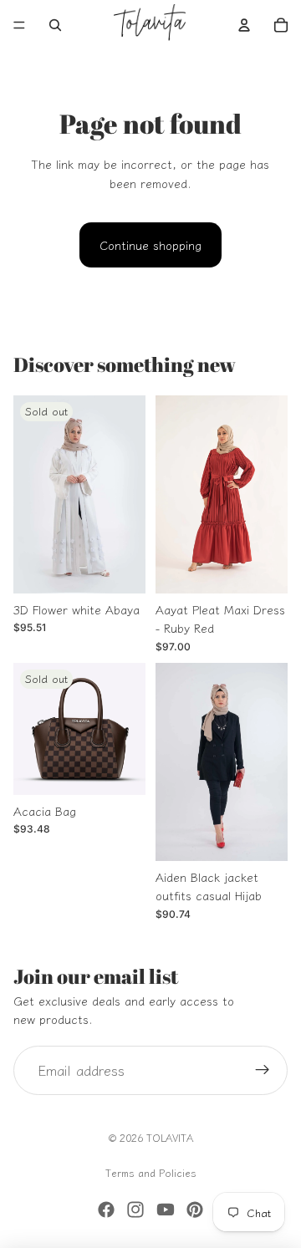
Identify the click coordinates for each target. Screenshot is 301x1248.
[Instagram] (135, 1210)
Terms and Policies (150, 1172)
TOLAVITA (169, 1137)
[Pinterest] (195, 1210)
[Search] (55, 25)
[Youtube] (166, 1210)
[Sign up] (262, 1070)
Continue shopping (150, 245)
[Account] (244, 25)
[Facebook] (106, 1210)
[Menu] (19, 25)
